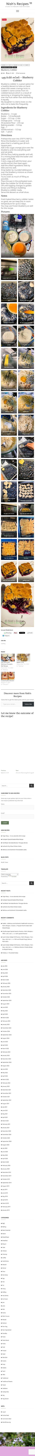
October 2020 (6, 1138)
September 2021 (6, 1100)
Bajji (3, 1223)
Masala (4, 1319)
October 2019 (6, 1179)
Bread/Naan (5, 1237)
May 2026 (5, 973)
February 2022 (6, 1083)
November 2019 (6, 1176)
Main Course (5, 1316)
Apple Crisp (20, 662)
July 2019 (4, 1189)
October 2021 (6, 1096)
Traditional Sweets (7, 1381)
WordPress (30, 1439)
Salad (3, 1354)
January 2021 (6, 1127)
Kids (21, 65)
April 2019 (5, 1200)
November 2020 (6, 1134)
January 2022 (6, 1086)
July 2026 (4, 966)
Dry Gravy (5, 1275)
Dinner (4, 1268)
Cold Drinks (5, 1261)
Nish (3, 73)
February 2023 (6, 1052)
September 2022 (6, 1062)
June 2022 (5, 1069)
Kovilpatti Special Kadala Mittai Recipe (12, 839)
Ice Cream (5, 1299)
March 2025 (5, 1017)
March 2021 (5, 1121)
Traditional (5, 1378)
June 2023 (5, 1041)
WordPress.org (6, 1422)
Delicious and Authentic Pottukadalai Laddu (14, 849)
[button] (17, 236)
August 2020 (5, 1145)
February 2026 (6, 983)
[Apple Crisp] (23, 657)
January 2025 (6, 1024)
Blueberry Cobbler (7, 67)
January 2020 (6, 1169)
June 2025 (5, 1007)
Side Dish (4, 1357)
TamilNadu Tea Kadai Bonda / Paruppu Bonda (15, 843)
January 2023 (6, 1055)
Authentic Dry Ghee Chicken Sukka (11, 846)
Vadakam (5, 1388)
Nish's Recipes (17, 4)
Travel (4, 1385)
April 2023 (5, 1045)
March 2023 (5, 1048)
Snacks (4, 1361)
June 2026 (5, 969)
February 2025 (6, 1021)
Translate (13, 876)
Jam (3, 1302)
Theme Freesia (22, 1439)
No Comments (21, 73)
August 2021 (5, 1103)
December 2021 (6, 1090)
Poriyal (4, 1350)
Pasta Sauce (5, 1340)
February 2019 (6, 1207)
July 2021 (4, 1107)
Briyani (4, 1244)
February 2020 (6, 1165)
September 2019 (6, 1182)
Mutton (4, 1323)
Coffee (4, 1258)
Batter (4, 1233)
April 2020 (5, 1158)
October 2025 (6, 997)
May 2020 (5, 1155)
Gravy (4, 1288)
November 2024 (6, 1028)
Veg (3, 1395)
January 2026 (6, 986)
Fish (3, 1282)
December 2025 (6, 990)
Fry (3, 1285)
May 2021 (5, 1114)
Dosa (3, 1271)
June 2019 (5, 1193)
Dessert (16, 65)
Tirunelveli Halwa (13, 953)
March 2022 (5, 1079)
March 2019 (5, 1203)
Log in (4, 1412)
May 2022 (5, 1072)
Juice (3, 1306)
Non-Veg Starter (6, 1330)
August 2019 (5, 1186)
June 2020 (5, 1151)
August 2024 (5, 1038)
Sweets (27, 65)
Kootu (4, 1313)
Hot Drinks (5, 1295)
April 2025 (5, 1014)
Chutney (4, 1254)
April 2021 (5, 1117)
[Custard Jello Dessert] (8, 676)
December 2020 (6, 1131)
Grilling (4, 1292)
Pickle (4, 1343)
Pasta (3, 1337)
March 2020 (5, 1162)
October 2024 (6, 1031)
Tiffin (3, 1374)
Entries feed (5, 1415)
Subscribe (28, 704)
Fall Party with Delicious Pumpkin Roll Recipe (7, 664)
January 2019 (6, 1210)
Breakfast (5, 1240)
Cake (9, 65)
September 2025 (6, 1000)
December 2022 (6, 1059)
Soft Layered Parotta (21, 933)
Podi (3, 1347)
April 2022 (5, 1076)
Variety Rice (5, 1392)
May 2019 (5, 1196)
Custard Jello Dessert (7, 680)
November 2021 (6, 1093)
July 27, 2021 (10, 73)
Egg (3, 1278)
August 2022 (5, 1066)
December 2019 (6, 1172)
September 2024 (6, 1035)
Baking (4, 65)
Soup (3, 1364)
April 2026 (5, 976)
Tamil (3, 1371)
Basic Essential (6, 1230)
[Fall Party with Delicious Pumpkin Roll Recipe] (8, 657)
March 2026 (5, 980)
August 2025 (5, 1004)
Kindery (4, 953)
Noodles (4, 1333)
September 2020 (6, 1141)
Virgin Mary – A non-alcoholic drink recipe (13, 836)
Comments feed (6, 1419)
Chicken (4, 1251)
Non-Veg (4, 1326)
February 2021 (6, 1124)
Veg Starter (5, 1398)
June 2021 (5, 1110)
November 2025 (6, 993)
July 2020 (4, 1148)
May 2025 (5, 1011)
